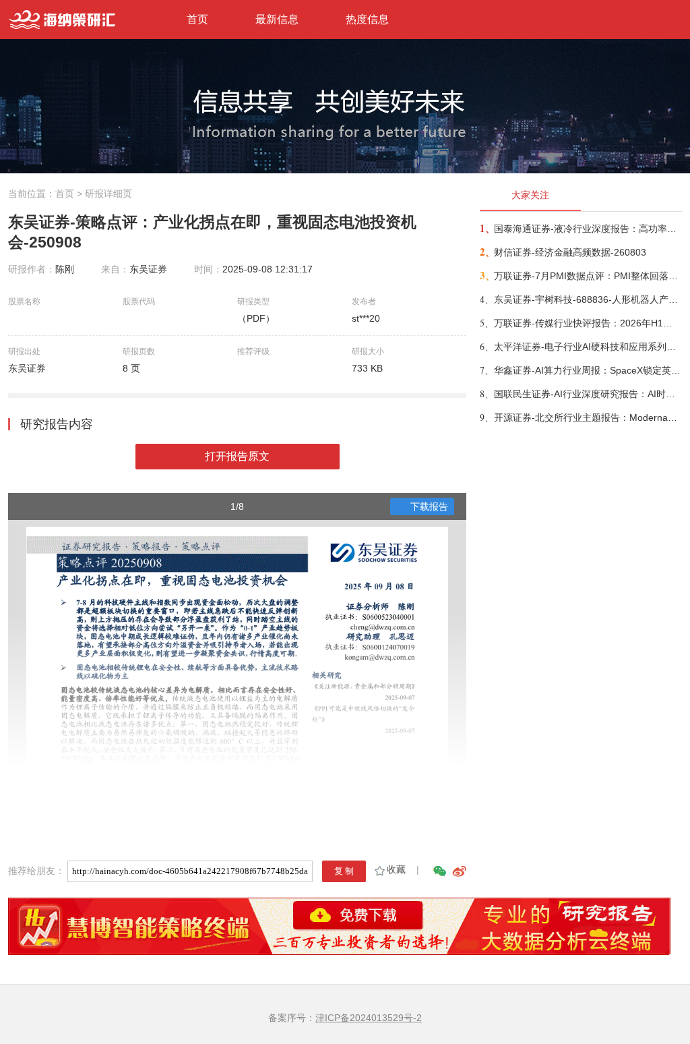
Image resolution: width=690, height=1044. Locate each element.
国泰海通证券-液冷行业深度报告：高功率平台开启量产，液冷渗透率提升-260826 (587, 228)
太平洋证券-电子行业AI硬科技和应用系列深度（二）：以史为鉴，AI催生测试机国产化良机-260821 (587, 346)
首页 (197, 19)
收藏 (396, 869)
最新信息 (277, 19)
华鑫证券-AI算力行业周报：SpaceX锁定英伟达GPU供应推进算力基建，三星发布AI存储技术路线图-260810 (587, 370)
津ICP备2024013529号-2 (368, 1017)
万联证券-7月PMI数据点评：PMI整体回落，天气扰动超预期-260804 (587, 275)
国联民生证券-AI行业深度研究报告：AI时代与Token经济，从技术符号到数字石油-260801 (587, 393)
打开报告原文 (237, 456)
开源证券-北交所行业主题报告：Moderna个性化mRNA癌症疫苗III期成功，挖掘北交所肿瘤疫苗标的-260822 (587, 417)
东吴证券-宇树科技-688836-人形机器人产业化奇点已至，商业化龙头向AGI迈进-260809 (587, 299)
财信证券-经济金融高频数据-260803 (570, 252)
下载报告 (429, 506)
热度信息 (367, 19)
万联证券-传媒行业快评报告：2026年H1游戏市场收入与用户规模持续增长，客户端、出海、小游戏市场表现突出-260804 (587, 323)
